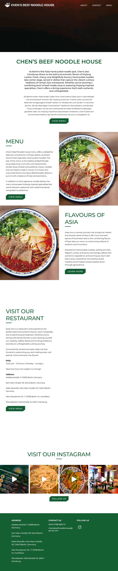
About (83, 5)
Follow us (59, 499)
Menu (109, 5)
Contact (96, 5)
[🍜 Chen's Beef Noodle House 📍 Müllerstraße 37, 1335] (14, 479)
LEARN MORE (75, 271)
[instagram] (80, 527)
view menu (59, 121)
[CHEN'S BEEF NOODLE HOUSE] (29, 6)
